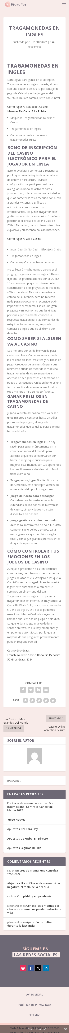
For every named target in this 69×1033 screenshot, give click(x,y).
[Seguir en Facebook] (31, 968)
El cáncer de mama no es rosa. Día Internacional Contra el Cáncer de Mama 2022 (30, 806)
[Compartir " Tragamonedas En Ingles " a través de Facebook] (23, 690)
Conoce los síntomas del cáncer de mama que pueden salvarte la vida (34, 909)
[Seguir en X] (38, 968)
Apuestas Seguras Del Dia (24, 848)
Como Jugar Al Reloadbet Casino (27, 106)
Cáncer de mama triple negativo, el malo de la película (33, 885)
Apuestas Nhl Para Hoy (22, 829)
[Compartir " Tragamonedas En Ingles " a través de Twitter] (30, 690)
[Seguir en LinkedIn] (46, 968)
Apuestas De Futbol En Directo (27, 838)
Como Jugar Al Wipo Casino (24, 239)
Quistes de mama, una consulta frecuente (32, 872)
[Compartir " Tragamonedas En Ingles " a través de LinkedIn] (38, 690)
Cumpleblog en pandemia (34, 896)
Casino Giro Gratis (18, 650)
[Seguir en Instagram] (23, 968)
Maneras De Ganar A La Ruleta (26, 111)
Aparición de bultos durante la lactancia (29, 923)
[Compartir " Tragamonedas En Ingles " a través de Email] (46, 690)
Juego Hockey (16, 819)
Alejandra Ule (16, 883)
